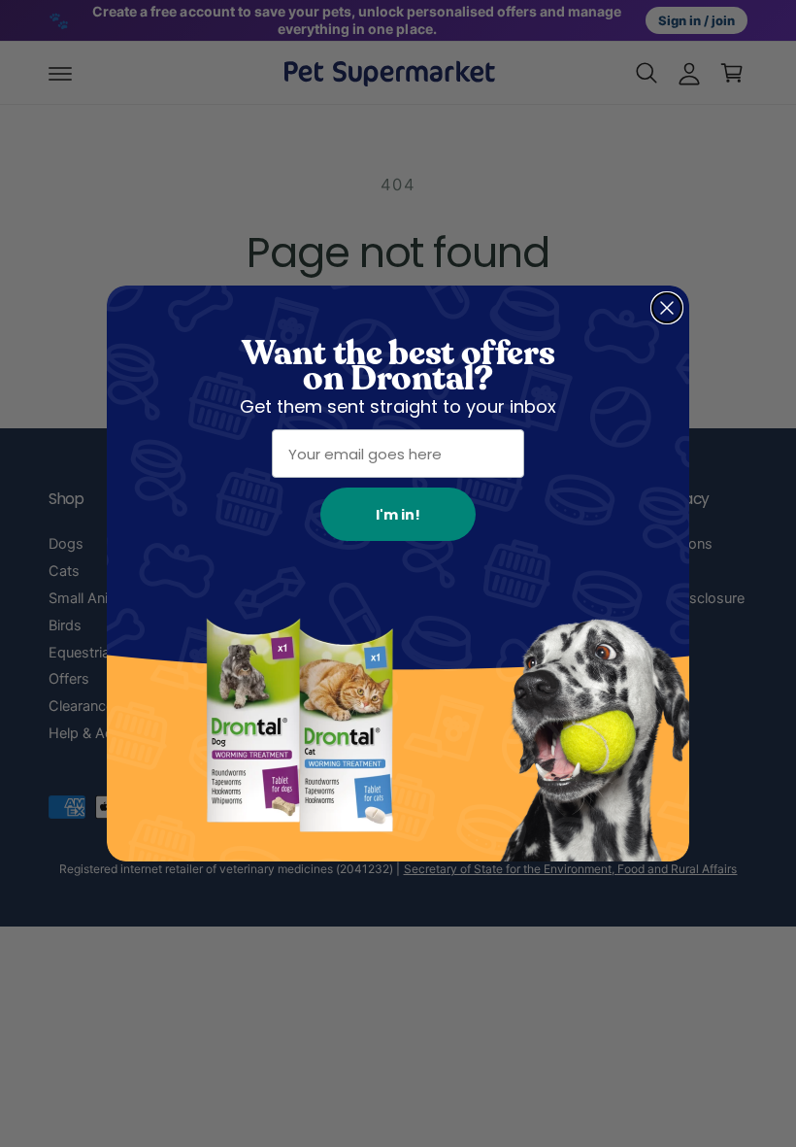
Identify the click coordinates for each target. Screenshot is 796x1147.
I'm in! (398, 514)
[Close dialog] (666, 307)
